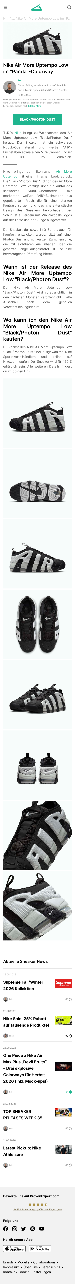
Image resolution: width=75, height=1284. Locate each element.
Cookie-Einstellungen (35, 1272)
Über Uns (30, 1267)
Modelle (23, 1262)
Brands (8, 1262)
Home (6, 18)
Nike (18, 133)
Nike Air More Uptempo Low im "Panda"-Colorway (44, 18)
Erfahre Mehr (34, 106)
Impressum (11, 1267)
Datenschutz (50, 1267)
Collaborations (44, 1262)
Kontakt (9, 1272)
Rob (20, 80)
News (13, 18)
